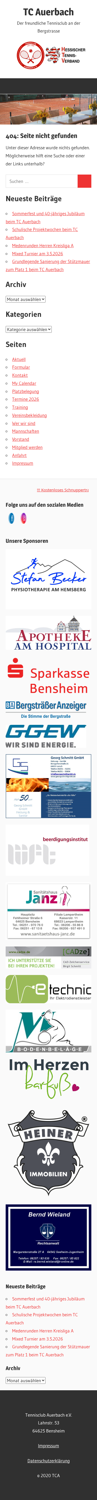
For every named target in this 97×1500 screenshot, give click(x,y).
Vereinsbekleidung (29, 415)
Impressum (22, 463)
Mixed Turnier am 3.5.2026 (37, 253)
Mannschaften (25, 431)
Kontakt (20, 375)
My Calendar (24, 383)
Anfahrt (19, 455)
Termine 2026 (25, 399)
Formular (21, 367)
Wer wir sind (23, 423)
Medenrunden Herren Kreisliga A (43, 245)
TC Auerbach (48, 12)
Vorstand (20, 439)
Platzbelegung (25, 391)
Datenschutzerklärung (48, 1460)
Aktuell (19, 359)
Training (20, 407)
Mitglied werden (27, 447)
